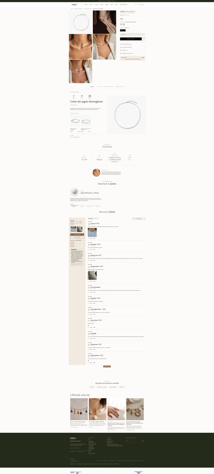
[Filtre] (133, 219)
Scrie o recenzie (77, 234)
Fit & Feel (98, 86)
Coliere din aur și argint (78, 8)
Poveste (92, 86)
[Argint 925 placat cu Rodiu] (124, 24)
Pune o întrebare (77, 237)
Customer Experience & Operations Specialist (114, 445)
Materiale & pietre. (108, 86)
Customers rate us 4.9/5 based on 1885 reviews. (81, 451)
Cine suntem (109, 439)
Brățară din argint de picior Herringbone (85, 129)
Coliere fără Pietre (87, 8)
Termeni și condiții (92, 453)
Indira (74, 463)
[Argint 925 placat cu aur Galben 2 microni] (121, 24)
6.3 (84, 160)
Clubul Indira (91, 441)
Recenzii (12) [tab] (90, 218)
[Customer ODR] (138, 472)
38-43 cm (123, 30)
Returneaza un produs (92, 444)
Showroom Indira (110, 441)
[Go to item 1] (73, 229)
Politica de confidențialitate (88, 463)
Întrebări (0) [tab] (96, 218)
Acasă (72, 8)
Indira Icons (121, 387)
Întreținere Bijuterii (92, 442)
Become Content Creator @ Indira (112, 444)
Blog (89, 451)
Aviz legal (110, 463)
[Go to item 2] (79, 229)
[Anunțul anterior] (71, 1)
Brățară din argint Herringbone (73, 129)
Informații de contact (116, 463)
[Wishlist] (135, 4)
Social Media (109, 442)
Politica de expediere (104, 463)
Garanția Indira (91, 447)
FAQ (89, 439)
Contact (90, 450)
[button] (86, 5)
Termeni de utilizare (97, 463)
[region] (107, 197)
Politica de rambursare (79, 463)
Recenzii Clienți (120, 86)
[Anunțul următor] (143, 1)
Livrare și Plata (91, 445)
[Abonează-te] (143, 440)
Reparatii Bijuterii (91, 448)
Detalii (143, 57)
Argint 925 (92, 387)
